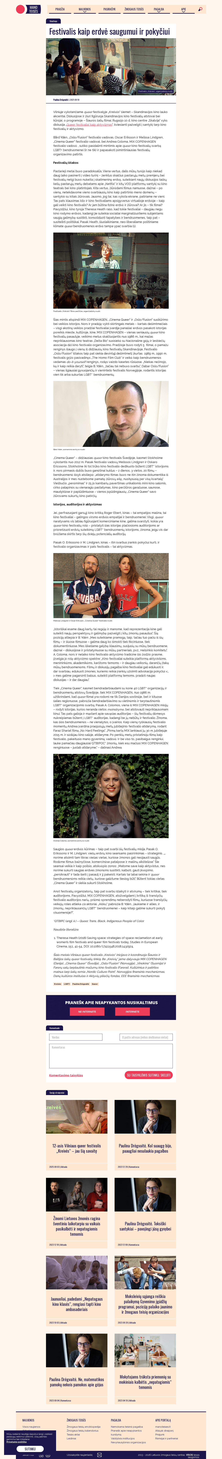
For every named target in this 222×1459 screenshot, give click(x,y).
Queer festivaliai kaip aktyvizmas (89, 124)
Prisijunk (159, 1434)
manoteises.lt (162, 1426)
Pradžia (60, 9)
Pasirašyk (110, 9)
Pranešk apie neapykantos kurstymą (126, 1432)
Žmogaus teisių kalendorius (82, 1430)
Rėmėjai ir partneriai (166, 1438)
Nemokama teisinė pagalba (127, 1426)
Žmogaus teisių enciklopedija (83, 1426)
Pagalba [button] (159, 9)
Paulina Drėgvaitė (80, 984)
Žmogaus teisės (134, 9)
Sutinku (30, 1448)
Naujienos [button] (85, 9)
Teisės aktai (73, 1434)
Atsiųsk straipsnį (164, 1430)
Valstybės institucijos (123, 1438)
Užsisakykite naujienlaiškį (79, 1455)
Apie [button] (183, 9)
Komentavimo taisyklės (66, 1075)
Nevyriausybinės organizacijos (128, 1442)
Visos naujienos (31, 1426)
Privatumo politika (16, 1442)
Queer (95, 984)
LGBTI (67, 984)
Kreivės (57, 984)
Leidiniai (71, 1438)
